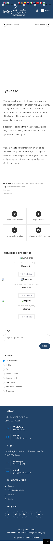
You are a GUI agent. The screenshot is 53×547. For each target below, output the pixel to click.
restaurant (8, 193)
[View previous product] (5, 25)
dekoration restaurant (16, 187)
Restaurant (39, 183)
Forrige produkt (13, 24)
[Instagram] (23, 514)
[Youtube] (39, 514)
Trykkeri (27, 263)
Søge (44, 346)
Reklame (11, 486)
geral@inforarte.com (22, 438)
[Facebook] (16, 514)
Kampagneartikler (13, 378)
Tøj (25, 284)
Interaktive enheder (14, 387)
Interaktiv (11, 495)
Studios (10, 499)
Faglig (29, 284)
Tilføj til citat (26, 274)
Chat (47, 541)
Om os (20, 530)
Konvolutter (26, 266)
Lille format (35, 263)
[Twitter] (8, 514)
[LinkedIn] (31, 514)
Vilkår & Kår (29, 530)
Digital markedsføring (16, 490)
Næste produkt (40, 24)
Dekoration (29, 183)
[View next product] (48, 25)
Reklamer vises (12, 374)
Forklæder (26, 288)
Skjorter (26, 309)
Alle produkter (18, 183)
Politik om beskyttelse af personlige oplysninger (25, 533)
